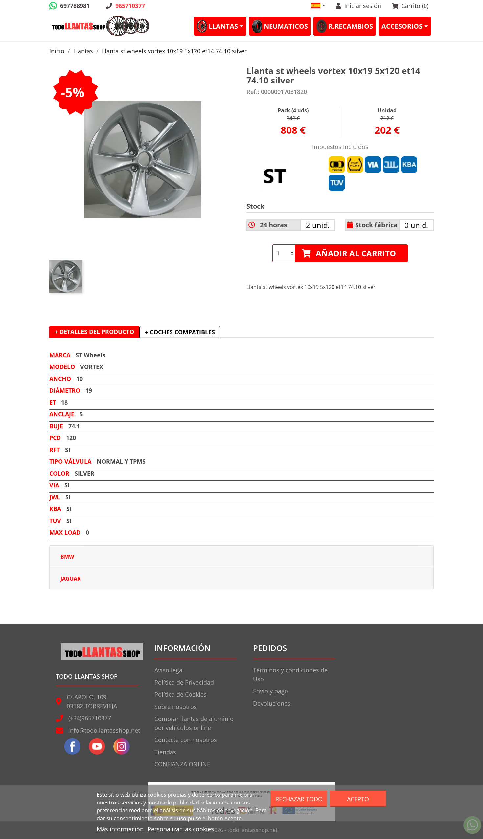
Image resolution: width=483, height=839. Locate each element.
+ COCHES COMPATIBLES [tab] (180, 332)
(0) (415, 6)
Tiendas (165, 752)
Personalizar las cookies (181, 829)
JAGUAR (70, 578)
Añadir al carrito (356, 253)
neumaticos (286, 26)
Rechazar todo (299, 799)
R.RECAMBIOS (350, 26)
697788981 (75, 6)
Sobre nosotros (175, 707)
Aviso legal (169, 670)
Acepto (358, 799)
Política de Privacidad (184, 682)
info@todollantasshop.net (104, 730)
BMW (67, 556)
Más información (121, 829)
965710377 (130, 6)
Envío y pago (270, 691)
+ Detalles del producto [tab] (94, 332)
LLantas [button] (223, 26)
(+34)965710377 (89, 718)
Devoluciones (271, 703)
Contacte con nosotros (185, 740)
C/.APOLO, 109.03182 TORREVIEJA (92, 701)
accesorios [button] (402, 26)
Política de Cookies (180, 694)
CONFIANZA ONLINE (182, 764)
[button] (318, 5)
